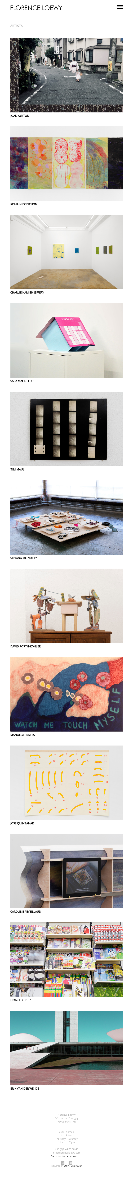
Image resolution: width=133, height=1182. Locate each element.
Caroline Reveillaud (25, 911)
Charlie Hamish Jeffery (27, 292)
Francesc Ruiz (20, 1000)
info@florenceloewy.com (67, 1152)
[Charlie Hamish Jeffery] (66, 252)
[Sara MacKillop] (66, 340)
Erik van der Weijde (24, 1088)
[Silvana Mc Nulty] (66, 517)
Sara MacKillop (21, 381)
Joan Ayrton (19, 116)
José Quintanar (22, 823)
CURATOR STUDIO (73, 1165)
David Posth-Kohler (25, 646)
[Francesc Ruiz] (66, 959)
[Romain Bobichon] (66, 163)
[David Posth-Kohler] (66, 606)
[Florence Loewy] (36, 7)
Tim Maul (17, 469)
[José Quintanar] (66, 783)
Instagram (70, 1163)
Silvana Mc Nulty (23, 558)
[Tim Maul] (66, 429)
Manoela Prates (22, 735)
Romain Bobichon (23, 204)
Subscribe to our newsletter (66, 1156)
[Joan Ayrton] (66, 75)
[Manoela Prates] (66, 694)
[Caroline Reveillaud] (66, 871)
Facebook (62, 1163)
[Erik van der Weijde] (66, 1048)
